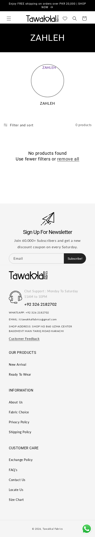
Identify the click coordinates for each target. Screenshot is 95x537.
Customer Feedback (24, 339)
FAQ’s (13, 470)
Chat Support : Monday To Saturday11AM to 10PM (51, 293)
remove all (68, 159)
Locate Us (16, 490)
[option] (47, 87)
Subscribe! (75, 258)
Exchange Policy (21, 460)
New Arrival (17, 364)
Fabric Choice (19, 412)
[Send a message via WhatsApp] (87, 529)
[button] (9, 18)
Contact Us (17, 480)
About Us (16, 402)
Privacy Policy (19, 422)
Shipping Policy (20, 432)
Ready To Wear (20, 374)
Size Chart (16, 500)
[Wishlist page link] (65, 18)
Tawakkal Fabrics (53, 528)
